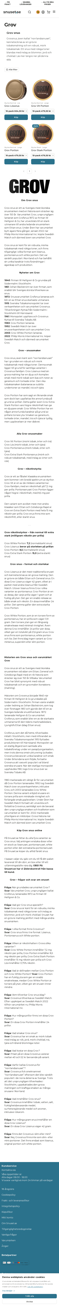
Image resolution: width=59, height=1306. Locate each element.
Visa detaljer (7, 1291)
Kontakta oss (9, 1170)
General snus (43, 578)
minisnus (9, 642)
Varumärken (9, 1240)
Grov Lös (9, 444)
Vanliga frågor (9, 1234)
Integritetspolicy (11, 1206)
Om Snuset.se (9, 1223)
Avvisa (29, 1301)
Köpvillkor (7, 1212)
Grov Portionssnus (14, 448)
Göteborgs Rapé (13, 675)
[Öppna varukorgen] (48, 12)
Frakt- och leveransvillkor (15, 1200)
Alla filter (13, 69)
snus (27, 49)
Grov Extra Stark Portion (17, 553)
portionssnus (11, 255)
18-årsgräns (8, 1189)
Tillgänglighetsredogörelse (17, 1229)
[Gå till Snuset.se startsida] (12, 12)
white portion (31, 255)
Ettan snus (15, 227)
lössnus (41, 252)
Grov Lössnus (11, 546)
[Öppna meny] (54, 11)
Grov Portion (18, 323)
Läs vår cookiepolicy (35, 1287)
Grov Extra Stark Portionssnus (20, 454)
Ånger (5, 1246)
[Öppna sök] (29, 12)
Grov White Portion (22, 333)
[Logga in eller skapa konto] (43, 12)
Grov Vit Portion (13, 441)
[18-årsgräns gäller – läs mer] (38, 12)
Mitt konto (7, 1217)
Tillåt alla (29, 1296)
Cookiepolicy (9, 1195)
